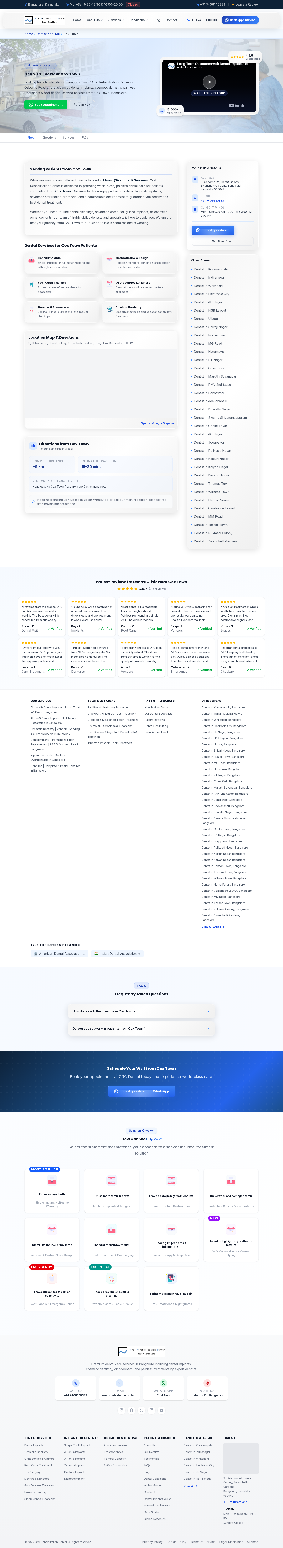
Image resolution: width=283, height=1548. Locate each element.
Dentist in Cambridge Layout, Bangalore (227, 890)
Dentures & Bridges (36, 1478)
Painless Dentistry (35, 1492)
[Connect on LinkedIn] (151, 1410)
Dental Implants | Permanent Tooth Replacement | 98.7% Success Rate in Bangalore (55, 744)
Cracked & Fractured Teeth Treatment (112, 713)
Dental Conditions (155, 1478)
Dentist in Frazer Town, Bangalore (223, 756)
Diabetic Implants (75, 1478)
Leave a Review (247, 4)
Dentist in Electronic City (199, 1465)
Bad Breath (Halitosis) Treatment (108, 707)
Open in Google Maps (155, 423)
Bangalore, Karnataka (44, 4)
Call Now (84, 104)
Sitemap (253, 1542)
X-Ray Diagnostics (115, 1465)
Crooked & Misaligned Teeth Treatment (113, 719)
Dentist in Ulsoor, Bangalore (219, 744)
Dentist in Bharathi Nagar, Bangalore (224, 812)
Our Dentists (151, 1452)
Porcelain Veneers (115, 1445)
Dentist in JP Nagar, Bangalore (221, 732)
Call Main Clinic (222, 241)
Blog (156, 20)
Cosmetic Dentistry (36, 1452)
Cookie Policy (176, 1542)
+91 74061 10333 (212, 200)
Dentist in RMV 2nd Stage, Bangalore (225, 793)
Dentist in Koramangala (198, 1445)
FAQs (84, 137)
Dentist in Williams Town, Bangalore (224, 878)
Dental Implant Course (158, 1498)
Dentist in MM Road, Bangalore (221, 896)
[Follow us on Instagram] (121, 1410)
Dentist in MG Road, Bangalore (221, 762)
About (31, 137)
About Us (93, 20)
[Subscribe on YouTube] (161, 1410)
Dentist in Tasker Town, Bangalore (223, 903)
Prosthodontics (113, 1452)
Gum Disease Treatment (39, 1485)
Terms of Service (202, 1542)
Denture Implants (74, 1472)
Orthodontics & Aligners (39, 1458)
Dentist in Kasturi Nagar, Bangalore (223, 853)
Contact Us (151, 1492)
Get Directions (237, 1502)
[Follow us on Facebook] (131, 1410)
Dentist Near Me (48, 34)
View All (189, 1486)
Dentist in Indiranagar (197, 1452)
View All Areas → (213, 926)
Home (77, 20)
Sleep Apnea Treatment (39, 1498)
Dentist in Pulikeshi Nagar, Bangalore (225, 847)
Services (114, 20)
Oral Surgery (32, 1472)
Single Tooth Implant (77, 1445)
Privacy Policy (152, 1542)
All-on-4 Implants (74, 1452)
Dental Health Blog (156, 726)
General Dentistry (115, 1458)
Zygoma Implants (75, 1465)
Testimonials (151, 1458)
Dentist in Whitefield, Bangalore (221, 719)
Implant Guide (152, 1485)
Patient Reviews (155, 719)
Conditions (137, 20)
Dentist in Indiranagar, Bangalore (222, 713)
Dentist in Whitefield (196, 1458)
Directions (49, 137)
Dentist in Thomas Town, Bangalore (224, 872)
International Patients (157, 1505)
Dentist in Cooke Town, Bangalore (223, 829)
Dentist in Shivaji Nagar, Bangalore (223, 750)
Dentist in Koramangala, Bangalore (223, 707)
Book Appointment (242, 20)
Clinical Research (155, 1518)
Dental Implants (34, 1445)
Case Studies (152, 1512)
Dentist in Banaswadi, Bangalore (222, 799)
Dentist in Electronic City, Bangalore (224, 726)
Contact (171, 20)
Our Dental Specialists (158, 713)
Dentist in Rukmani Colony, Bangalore (225, 909)
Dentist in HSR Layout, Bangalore (222, 738)
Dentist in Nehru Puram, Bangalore (223, 884)
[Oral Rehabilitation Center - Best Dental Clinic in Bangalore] (44, 20)
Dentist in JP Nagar (196, 1472)
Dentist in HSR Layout (197, 1478)
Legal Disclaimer (231, 1542)
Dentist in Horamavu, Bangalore (221, 769)
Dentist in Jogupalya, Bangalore (222, 841)
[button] (209, 86)
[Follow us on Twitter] (141, 1410)
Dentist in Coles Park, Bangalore (222, 781)
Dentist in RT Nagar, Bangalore (221, 775)
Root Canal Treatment (38, 1465)
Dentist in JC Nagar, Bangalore (221, 835)
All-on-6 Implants (74, 1458)
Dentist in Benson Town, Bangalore (224, 866)
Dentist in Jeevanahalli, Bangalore (223, 806)
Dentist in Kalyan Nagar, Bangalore (223, 859)
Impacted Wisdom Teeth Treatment (110, 742)
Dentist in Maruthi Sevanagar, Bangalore (227, 787)
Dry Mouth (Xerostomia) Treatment (110, 726)
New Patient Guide (156, 707)
